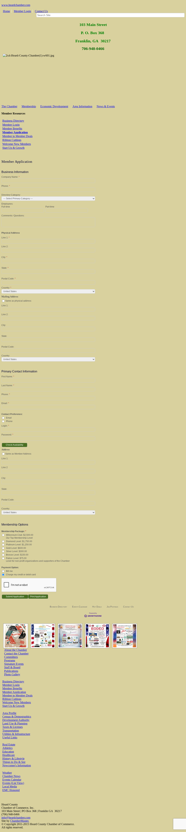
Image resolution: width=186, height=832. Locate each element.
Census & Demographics (16, 716)
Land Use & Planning (14, 723)
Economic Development (54, 106)
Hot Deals (97, 606)
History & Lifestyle (13, 758)
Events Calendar (79, 606)
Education (8, 751)
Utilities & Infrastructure (16, 734)
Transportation (10, 730)
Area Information (82, 106)
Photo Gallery (12, 674)
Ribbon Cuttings (11, 140)
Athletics (7, 748)
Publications (11, 671)
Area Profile (9, 713)
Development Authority (15, 720)
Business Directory (13, 120)
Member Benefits (12, 128)
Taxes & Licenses (12, 726)
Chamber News (11, 776)
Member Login (22, 11)
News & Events (106, 106)
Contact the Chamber (16, 653)
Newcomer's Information (16, 765)
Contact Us (41, 11)
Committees (11, 657)
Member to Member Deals (17, 136)
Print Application (38, 596)
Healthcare (8, 755)
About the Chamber (15, 649)
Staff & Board (12, 667)
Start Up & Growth (13, 147)
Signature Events (14, 663)
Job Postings (112, 606)
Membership (29, 106)
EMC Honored (11, 790)
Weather (7, 772)
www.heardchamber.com (15, 5)
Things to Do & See (13, 762)
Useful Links (9, 737)
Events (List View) (13, 783)
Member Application (15, 132)
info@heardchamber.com (15, 817)
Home (6, 11)
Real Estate (8, 744)
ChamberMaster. (19, 820)
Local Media (9, 786)
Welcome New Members (16, 144)
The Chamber (9, 106)
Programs (9, 660)
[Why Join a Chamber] (14, 635)
